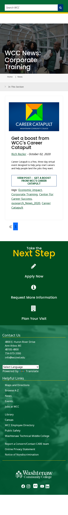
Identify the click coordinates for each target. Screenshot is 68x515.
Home (10, 77)
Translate (32, 371)
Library (9, 414)
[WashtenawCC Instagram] (28, 487)
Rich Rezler (18, 154)
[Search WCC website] (60, 7)
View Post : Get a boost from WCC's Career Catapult (34, 180)
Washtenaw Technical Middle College (27, 436)
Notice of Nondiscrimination (22, 454)
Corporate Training (24, 194)
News (8, 396)
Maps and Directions (17, 385)
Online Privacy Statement (20, 449)
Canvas (9, 420)
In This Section (16, 86)
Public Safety (12, 430)
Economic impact (30, 190)
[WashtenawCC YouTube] (42, 487)
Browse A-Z (12, 390)
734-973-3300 (13, 353)
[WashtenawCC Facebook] (23, 487)
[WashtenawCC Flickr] (35, 487)
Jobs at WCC (12, 406)
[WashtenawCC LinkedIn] (47, 487)
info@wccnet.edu (15, 357)
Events (9, 401)
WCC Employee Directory (19, 425)
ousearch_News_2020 (25, 203)
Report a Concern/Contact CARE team (27, 444)
